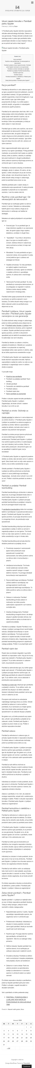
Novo (22, 1009)
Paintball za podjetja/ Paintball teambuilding (18, 71)
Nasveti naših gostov (14, 1009)
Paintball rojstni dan (18, 73)
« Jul (8, 1048)
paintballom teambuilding (11, 509)
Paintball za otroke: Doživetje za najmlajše (18, 69)
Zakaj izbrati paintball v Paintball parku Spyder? (17, 80)
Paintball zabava (18, 74)
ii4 (17, 7)
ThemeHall (26, 1063)
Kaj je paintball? (17, 59)
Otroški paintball (7, 417)
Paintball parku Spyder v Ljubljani (17, 325)
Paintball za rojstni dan (9, 685)
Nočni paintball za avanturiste (16, 394)
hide (19, 56)
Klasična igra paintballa (14, 376)
